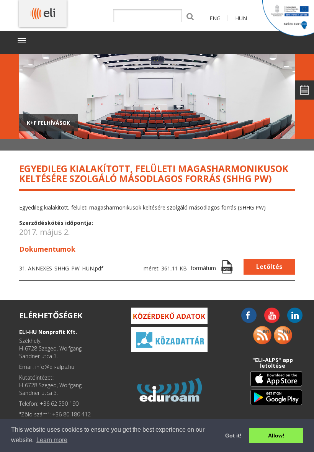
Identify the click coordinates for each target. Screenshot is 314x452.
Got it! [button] (233, 435)
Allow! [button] (276, 435)
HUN (241, 18)
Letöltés (269, 266)
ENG (215, 18)
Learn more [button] (51, 440)
